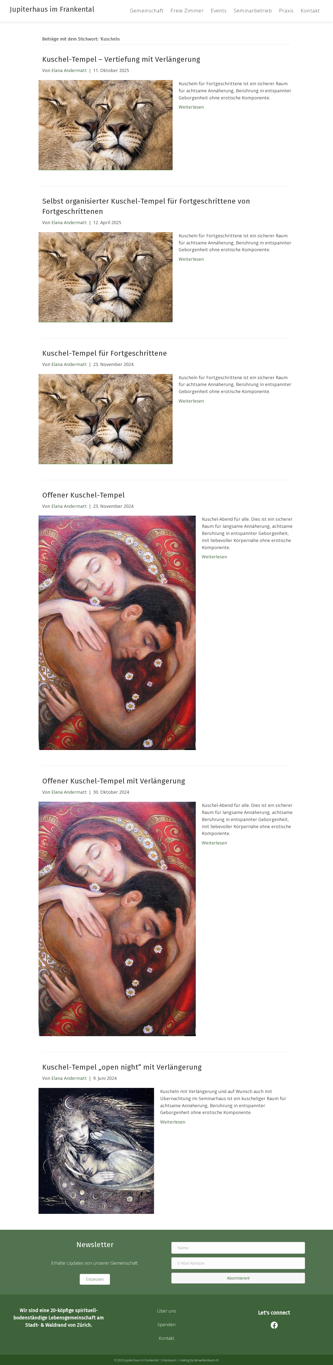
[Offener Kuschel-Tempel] (117, 632)
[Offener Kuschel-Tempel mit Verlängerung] (117, 918)
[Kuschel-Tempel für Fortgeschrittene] (106, 418)
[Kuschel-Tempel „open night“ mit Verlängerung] (96, 1150)
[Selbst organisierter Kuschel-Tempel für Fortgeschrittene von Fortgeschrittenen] (106, 277)
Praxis (286, 10)
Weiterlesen (191, 107)
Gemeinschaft (147, 10)
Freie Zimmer (187, 10)
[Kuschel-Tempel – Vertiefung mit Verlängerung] (106, 124)
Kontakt (310, 10)
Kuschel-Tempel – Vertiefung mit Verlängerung (121, 59)
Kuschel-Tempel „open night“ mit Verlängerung (122, 1067)
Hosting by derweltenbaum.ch (199, 1360)
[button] (238, 1278)
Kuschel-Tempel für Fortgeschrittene (104, 353)
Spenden (166, 1324)
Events (219, 10)
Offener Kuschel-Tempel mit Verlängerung (113, 781)
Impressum (169, 1360)
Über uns (166, 1311)
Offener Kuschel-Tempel (83, 495)
